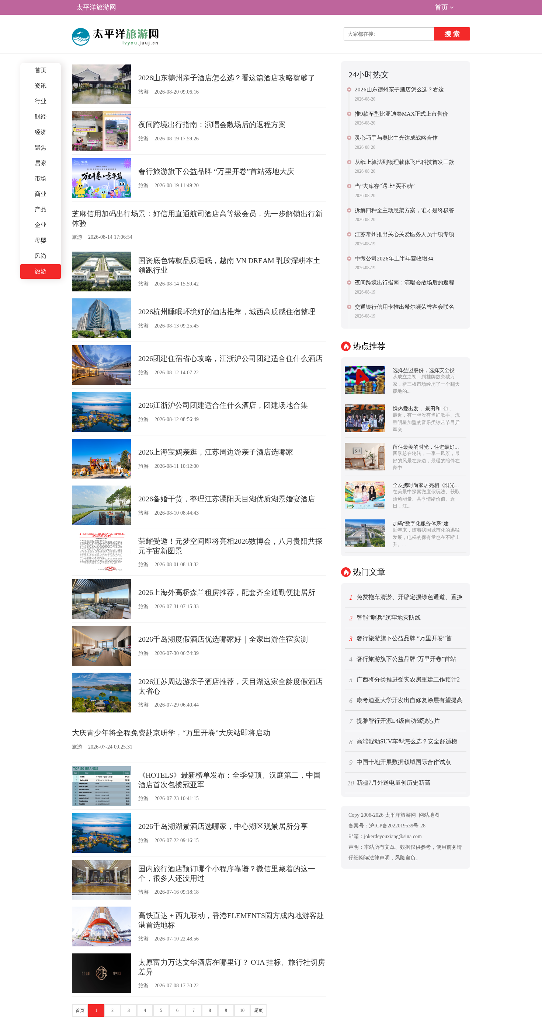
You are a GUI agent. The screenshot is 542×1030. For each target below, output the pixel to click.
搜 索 (452, 34)
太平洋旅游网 (96, 7)
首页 (441, 7)
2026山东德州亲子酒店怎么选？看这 (399, 89)
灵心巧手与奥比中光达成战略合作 (396, 138)
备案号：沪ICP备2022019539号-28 (386, 825)
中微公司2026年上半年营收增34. (395, 259)
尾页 (258, 1010)
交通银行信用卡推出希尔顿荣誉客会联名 (404, 307)
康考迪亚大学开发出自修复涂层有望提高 (406, 700)
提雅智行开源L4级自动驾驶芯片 (394, 721)
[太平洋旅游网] (116, 37)
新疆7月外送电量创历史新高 (388, 783)
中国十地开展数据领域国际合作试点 (400, 762)
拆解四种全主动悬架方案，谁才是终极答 (404, 210)
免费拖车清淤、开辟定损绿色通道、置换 (406, 597)
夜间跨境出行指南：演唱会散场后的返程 (404, 282)
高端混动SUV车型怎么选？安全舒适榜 (403, 742)
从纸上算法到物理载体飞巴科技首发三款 (404, 162)
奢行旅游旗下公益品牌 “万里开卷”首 (400, 638)
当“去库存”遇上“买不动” (385, 186)
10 (242, 1010)
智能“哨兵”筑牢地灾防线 (385, 618)
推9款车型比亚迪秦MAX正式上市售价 (401, 114)
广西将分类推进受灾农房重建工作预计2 (404, 680)
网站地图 (429, 815)
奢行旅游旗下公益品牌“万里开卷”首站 (402, 659)
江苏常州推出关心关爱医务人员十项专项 (404, 234)
